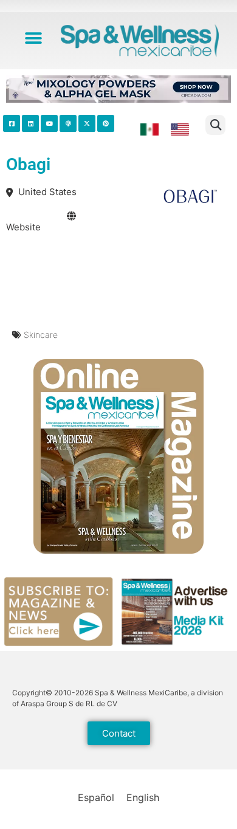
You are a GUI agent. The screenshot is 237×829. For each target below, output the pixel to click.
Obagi (28, 164)
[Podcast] (68, 123)
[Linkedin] (30, 123)
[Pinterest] (105, 123)
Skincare (41, 334)
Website (23, 227)
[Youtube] (49, 123)
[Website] (71, 216)
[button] (33, 38)
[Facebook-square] (11, 123)
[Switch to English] (180, 130)
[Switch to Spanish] (149, 129)
